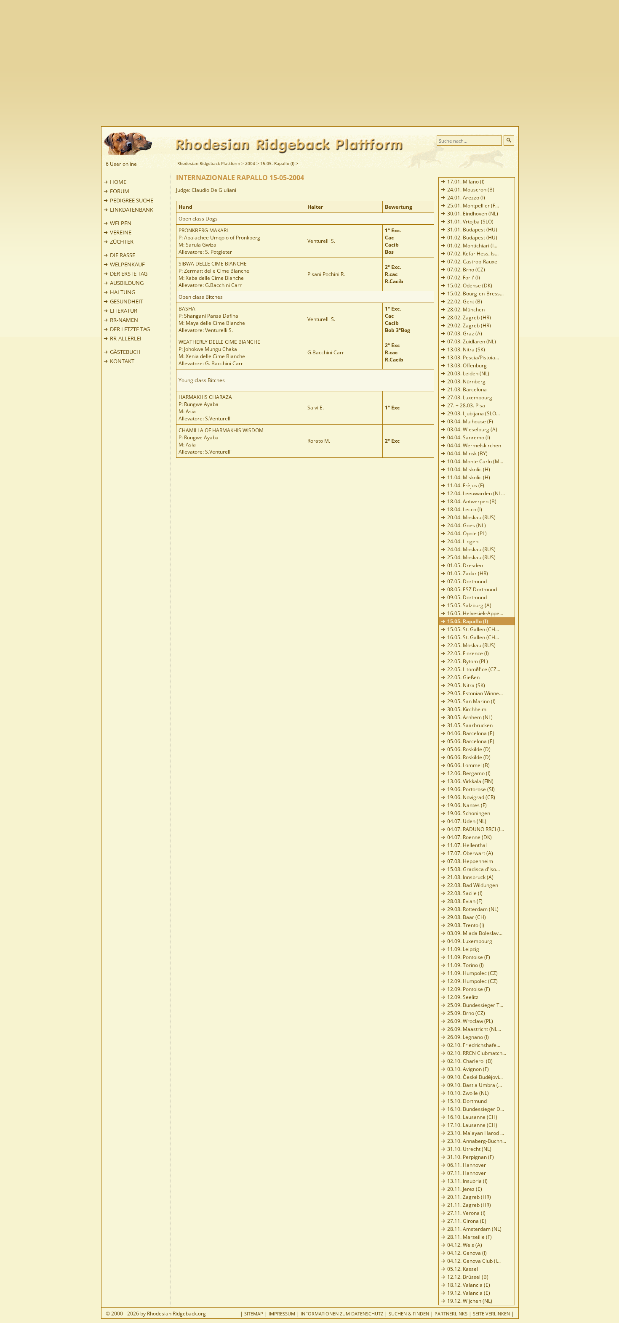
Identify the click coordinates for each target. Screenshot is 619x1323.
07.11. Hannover (466, 1173)
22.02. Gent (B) (464, 301)
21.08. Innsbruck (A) (470, 877)
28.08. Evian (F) (465, 901)
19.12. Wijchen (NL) (469, 1300)
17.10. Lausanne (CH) (472, 1125)
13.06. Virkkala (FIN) (470, 781)
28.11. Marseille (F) (469, 1237)
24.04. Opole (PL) (467, 533)
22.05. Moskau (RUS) (471, 645)
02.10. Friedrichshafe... (473, 1045)
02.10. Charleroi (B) (470, 1061)
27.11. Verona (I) (466, 1213)
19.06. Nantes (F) (467, 805)
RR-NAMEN (124, 320)
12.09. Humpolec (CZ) (472, 981)
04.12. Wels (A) (464, 1245)
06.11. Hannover (466, 1165)
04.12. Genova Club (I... (474, 1261)
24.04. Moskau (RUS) (471, 549)
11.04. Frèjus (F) (465, 485)
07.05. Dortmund (467, 581)
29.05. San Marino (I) (471, 701)
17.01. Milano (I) (466, 181)
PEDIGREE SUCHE (131, 200)
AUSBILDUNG (127, 283)
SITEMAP (253, 1313)
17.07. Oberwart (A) (470, 853)
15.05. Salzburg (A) (469, 605)
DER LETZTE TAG (130, 329)
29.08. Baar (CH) (466, 917)
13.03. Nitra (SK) (466, 349)
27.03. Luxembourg (469, 397)
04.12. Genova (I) (467, 1253)
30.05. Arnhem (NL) (470, 717)
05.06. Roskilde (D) (469, 749)
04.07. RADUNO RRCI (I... (475, 829)
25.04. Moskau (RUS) (471, 557)
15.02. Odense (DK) (469, 285)
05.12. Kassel (462, 1269)
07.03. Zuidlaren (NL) (471, 341)
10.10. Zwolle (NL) (468, 1093)
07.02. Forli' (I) (463, 277)
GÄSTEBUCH (125, 352)
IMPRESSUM (282, 1313)
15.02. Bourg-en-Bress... (475, 293)
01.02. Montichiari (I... (472, 245)
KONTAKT (122, 361)
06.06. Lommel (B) (468, 765)
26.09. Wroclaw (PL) (470, 1021)
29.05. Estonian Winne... (475, 693)
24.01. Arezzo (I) (466, 197)
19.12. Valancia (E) (468, 1292)
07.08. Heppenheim (470, 861)
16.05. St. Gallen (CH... (473, 637)
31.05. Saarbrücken (470, 725)
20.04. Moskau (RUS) (471, 517)
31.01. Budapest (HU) (472, 229)
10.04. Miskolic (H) (468, 469)
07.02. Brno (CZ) (466, 269)
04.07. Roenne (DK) (469, 837)
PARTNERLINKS (451, 1313)
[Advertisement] (343, 63)
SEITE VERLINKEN (491, 1313)
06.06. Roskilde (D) (469, 757)
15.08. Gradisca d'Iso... (473, 869)
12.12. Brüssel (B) (467, 1276)
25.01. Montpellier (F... (473, 205)
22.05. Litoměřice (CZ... (473, 669)
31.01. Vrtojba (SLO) (470, 221)
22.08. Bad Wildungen (472, 885)
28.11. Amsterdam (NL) (474, 1229)
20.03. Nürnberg (466, 381)
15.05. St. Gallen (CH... (473, 629)
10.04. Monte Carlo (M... (475, 461)
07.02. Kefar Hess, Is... (473, 253)
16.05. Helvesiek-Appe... (475, 613)
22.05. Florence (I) (468, 653)
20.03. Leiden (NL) (468, 373)
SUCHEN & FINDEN (409, 1313)
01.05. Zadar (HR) (467, 573)
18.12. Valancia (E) (468, 1284)
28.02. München (466, 309)
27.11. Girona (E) (466, 1221)
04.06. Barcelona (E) (470, 733)
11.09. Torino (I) (465, 965)
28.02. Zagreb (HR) (469, 317)
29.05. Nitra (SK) (466, 685)
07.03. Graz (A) (464, 333)
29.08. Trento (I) (465, 925)
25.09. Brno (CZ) (466, 1013)
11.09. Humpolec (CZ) (472, 973)
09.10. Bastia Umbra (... (474, 1085)
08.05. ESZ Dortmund (472, 589)
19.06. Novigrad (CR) (471, 797)
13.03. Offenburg (467, 365)
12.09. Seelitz (462, 997)
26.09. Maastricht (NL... (474, 1029)
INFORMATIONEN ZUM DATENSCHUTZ (342, 1313)
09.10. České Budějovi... (475, 1077)
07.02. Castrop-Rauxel (473, 261)
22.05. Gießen (463, 677)
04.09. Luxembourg (469, 941)
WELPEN (120, 223)
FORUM (119, 191)
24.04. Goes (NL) (466, 525)
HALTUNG (122, 292)
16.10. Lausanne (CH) (472, 1117)
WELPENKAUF (127, 264)
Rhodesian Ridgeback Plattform (208, 163)
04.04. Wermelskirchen (474, 445)
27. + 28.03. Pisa (466, 405)
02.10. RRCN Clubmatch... (476, 1053)
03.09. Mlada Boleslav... (474, 933)
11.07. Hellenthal (467, 845)
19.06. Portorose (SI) (471, 789)
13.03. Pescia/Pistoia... (473, 357)
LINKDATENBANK (131, 209)
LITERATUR (123, 310)
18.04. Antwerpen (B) (471, 501)
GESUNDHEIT (126, 301)
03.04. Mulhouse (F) (470, 421)
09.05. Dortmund (467, 597)
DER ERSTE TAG (128, 273)
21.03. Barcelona (467, 389)
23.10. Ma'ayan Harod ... (475, 1133)
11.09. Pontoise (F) (468, 957)
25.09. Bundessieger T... (475, 1005)
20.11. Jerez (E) (464, 1189)
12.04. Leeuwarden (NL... (476, 493)
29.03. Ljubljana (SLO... (473, 413)
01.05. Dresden (465, 565)
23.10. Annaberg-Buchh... (476, 1141)
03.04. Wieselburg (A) (472, 429)
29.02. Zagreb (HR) (469, 325)
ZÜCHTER (121, 241)
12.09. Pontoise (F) (468, 989)
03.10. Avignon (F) (468, 1069)
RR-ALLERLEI (125, 338)
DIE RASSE (122, 255)
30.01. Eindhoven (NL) (472, 213)
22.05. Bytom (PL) (467, 661)
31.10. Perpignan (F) (470, 1157)
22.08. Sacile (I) (465, 893)
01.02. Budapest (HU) (472, 237)
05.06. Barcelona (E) (470, 741)
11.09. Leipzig (463, 949)
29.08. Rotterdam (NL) (473, 909)
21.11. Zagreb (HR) (469, 1205)
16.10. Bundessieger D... (475, 1109)
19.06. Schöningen (468, 813)
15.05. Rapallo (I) (277, 163)
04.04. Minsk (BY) (467, 453)
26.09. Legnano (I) (468, 1037)
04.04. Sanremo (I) (468, 437)
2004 (250, 163)
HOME (118, 182)
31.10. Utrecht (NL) (469, 1149)
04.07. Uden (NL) (466, 821)
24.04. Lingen (462, 541)
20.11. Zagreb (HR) (469, 1197)
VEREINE (120, 232)
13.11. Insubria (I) (467, 1181)
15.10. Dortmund (467, 1101)
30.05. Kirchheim (466, 709)
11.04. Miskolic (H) (468, 477)
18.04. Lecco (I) (464, 509)
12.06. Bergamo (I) (469, 773)
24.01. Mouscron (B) (470, 189)
